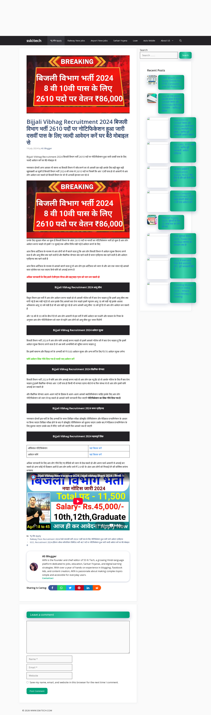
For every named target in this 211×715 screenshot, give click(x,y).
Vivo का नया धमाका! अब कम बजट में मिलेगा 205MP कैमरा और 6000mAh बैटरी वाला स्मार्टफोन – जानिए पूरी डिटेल (172, 103)
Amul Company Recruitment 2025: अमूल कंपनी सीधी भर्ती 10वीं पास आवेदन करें (184, 198)
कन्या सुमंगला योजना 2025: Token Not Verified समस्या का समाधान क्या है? (183, 240)
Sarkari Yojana (120, 40)
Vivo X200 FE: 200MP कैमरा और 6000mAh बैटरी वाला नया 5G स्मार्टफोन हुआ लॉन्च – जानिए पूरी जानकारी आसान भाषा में (184, 127)
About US (165, 40)
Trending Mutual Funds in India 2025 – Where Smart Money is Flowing (183, 290)
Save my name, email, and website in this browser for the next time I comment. (74, 682)
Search (144, 50)
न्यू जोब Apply (56, 40)
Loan (135, 40)
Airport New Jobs (99, 40)
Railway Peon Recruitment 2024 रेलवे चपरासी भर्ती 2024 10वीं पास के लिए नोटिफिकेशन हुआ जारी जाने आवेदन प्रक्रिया (76, 539)
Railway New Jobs (76, 40)
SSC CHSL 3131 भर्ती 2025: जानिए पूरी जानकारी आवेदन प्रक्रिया (184, 149)
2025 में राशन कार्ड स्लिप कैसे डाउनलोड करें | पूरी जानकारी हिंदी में (184, 265)
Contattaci (47, 578)
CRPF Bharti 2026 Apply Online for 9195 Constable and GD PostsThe (171, 82)
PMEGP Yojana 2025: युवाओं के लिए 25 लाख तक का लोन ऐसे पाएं (171, 222)
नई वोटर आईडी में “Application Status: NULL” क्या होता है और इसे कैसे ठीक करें (184, 174)
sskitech (34, 40)
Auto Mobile (149, 40)
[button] (180, 40)
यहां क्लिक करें (95, 448)
